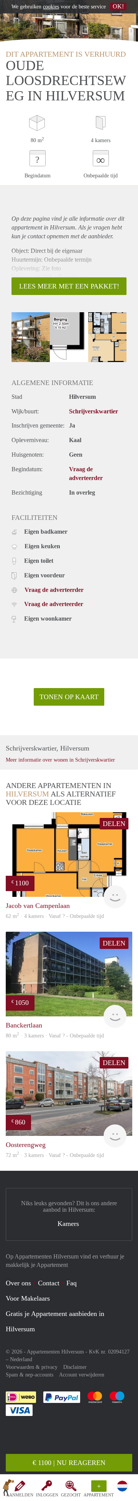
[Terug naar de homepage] (8, 1489)
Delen (114, 824)
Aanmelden (19, 1495)
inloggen (47, 1495)
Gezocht (71, 1495)
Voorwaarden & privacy (32, 1367)
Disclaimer (75, 1367)
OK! (118, 6)
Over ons (18, 1283)
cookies (51, 7)
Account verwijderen (81, 1375)
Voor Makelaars (28, 1298)
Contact (48, 1283)
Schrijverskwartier (93, 411)
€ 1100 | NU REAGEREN (69, 1463)
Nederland (21, 1359)
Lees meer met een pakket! (69, 286)
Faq (71, 1283)
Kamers (68, 1223)
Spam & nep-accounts (29, 1375)
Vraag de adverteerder (54, 590)
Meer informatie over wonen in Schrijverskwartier (60, 760)
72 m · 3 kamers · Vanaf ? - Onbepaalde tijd (55, 1155)
